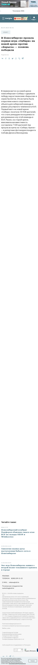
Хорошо (33, 660)
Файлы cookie (6, 628)
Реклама (5, 576)
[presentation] (0, 11)
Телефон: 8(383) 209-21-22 (12, 578)
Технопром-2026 (18, 11)
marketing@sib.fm (8, 588)
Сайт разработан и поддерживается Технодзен (16, 645)
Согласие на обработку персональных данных (16, 626)
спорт (5, 32)
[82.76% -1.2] (18, 18)
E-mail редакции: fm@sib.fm (10, 637)
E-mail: (10, 582)
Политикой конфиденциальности (17, 663)
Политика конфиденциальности (11, 624)
